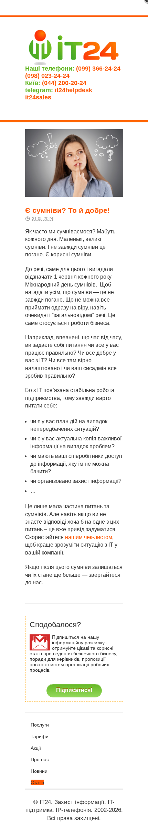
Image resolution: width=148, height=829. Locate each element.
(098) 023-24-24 (47, 75)
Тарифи (40, 736)
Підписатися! (74, 690)
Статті (37, 782)
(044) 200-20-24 (64, 83)
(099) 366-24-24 (98, 68)
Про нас (40, 759)
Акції (36, 748)
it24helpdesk (77, 90)
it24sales (47, 97)
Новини (39, 771)
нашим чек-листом (88, 537)
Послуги (40, 725)
